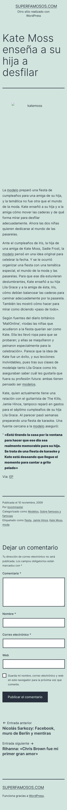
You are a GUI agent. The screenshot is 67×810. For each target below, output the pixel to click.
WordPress (36, 795)
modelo (12, 190)
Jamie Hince (40, 520)
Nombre (9, 613)
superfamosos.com (36, 6)
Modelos (33, 511)
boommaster (15, 507)
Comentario (11, 573)
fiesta (28, 520)
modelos (28, 384)
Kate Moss (55, 520)
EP (11, 477)
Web (5, 655)
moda (5, 524)
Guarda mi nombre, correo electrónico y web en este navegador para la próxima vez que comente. (35, 680)
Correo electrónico (16, 634)
